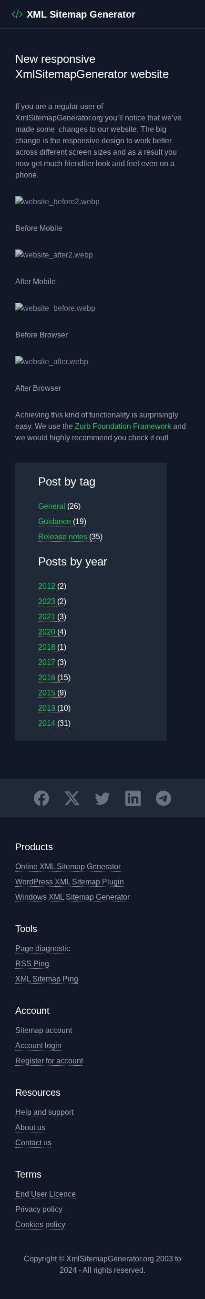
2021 (52, 617)
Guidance (62, 521)
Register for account (49, 1061)
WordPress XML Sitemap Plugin (69, 882)
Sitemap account (43, 1030)
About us (30, 1127)
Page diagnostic (42, 948)
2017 (52, 662)
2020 (52, 632)
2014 (54, 723)
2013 (54, 708)
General (59, 506)
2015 (52, 693)
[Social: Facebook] (41, 798)
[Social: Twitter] (102, 798)
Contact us (33, 1143)
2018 (52, 647)
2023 (52, 601)
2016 (54, 678)
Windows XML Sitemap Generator (72, 897)
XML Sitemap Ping (46, 979)
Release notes (70, 537)
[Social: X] (72, 798)
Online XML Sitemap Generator (68, 867)
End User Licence (45, 1194)
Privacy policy (38, 1209)
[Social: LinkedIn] (133, 798)
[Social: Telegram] (163, 798)
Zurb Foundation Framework (123, 426)
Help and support (44, 1112)
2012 (52, 586)
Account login (38, 1045)
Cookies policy (40, 1224)
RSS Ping (32, 964)
